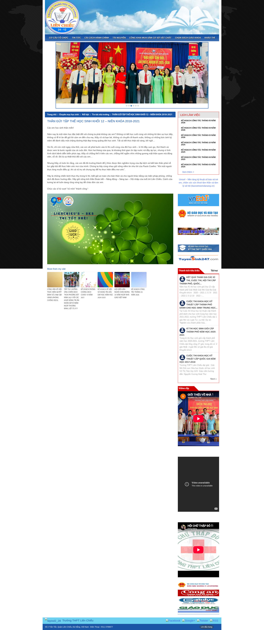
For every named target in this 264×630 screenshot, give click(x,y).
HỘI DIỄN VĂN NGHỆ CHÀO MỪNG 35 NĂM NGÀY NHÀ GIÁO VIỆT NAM (122, 293)
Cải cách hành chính (96, 38)
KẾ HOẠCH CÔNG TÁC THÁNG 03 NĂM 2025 (198, 165)
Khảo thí (210, 38)
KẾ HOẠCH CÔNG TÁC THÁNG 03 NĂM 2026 (138, 292)
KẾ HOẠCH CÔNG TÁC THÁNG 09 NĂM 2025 (198, 151)
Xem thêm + (188, 172)
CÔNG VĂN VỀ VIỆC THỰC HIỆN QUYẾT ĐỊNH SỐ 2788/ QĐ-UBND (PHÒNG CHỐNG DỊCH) (54, 294)
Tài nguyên (119, 38)
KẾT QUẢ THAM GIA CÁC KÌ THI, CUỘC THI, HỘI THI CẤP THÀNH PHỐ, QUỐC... (198, 280)
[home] (62, 17)
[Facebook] (173, 620)
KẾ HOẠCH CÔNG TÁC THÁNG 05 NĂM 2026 (198, 121)
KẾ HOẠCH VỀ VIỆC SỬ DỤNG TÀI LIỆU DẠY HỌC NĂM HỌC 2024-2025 (105, 293)
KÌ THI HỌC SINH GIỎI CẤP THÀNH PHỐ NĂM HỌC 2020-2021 (198, 331)
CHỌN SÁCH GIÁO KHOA (188, 38)
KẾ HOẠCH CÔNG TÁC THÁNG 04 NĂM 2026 (198, 129)
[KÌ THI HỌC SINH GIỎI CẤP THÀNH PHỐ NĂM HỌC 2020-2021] (182, 330)
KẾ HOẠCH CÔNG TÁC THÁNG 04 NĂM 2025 (198, 158)
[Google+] (188, 620)
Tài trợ (214, 271)
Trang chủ (51, 115)
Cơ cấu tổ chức (58, 38)
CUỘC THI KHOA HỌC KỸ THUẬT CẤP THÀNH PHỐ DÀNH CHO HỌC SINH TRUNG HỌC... (198, 304)
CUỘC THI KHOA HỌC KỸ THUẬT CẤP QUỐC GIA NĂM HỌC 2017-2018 (198, 358)
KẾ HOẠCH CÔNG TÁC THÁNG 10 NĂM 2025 (198, 143)
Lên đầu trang (206, 627)
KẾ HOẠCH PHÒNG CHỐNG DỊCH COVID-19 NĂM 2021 (88, 293)
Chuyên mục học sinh (69, 115)
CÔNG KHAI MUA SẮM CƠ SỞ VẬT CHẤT (150, 38)
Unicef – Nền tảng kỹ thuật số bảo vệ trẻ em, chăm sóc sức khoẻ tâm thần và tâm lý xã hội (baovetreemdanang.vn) (198, 182)
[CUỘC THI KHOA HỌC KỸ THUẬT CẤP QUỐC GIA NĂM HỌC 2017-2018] (182, 357)
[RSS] (214, 620)
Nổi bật (85, 115)
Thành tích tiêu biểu (189, 271)
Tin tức (76, 38)
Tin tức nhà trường (100, 115)
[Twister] (202, 620)
